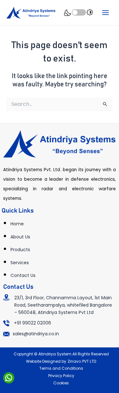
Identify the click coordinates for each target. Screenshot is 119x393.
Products (20, 249)
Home (17, 224)
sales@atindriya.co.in (36, 334)
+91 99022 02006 (32, 323)
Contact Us (23, 275)
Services (19, 262)
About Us (20, 237)
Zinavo (74, 361)
